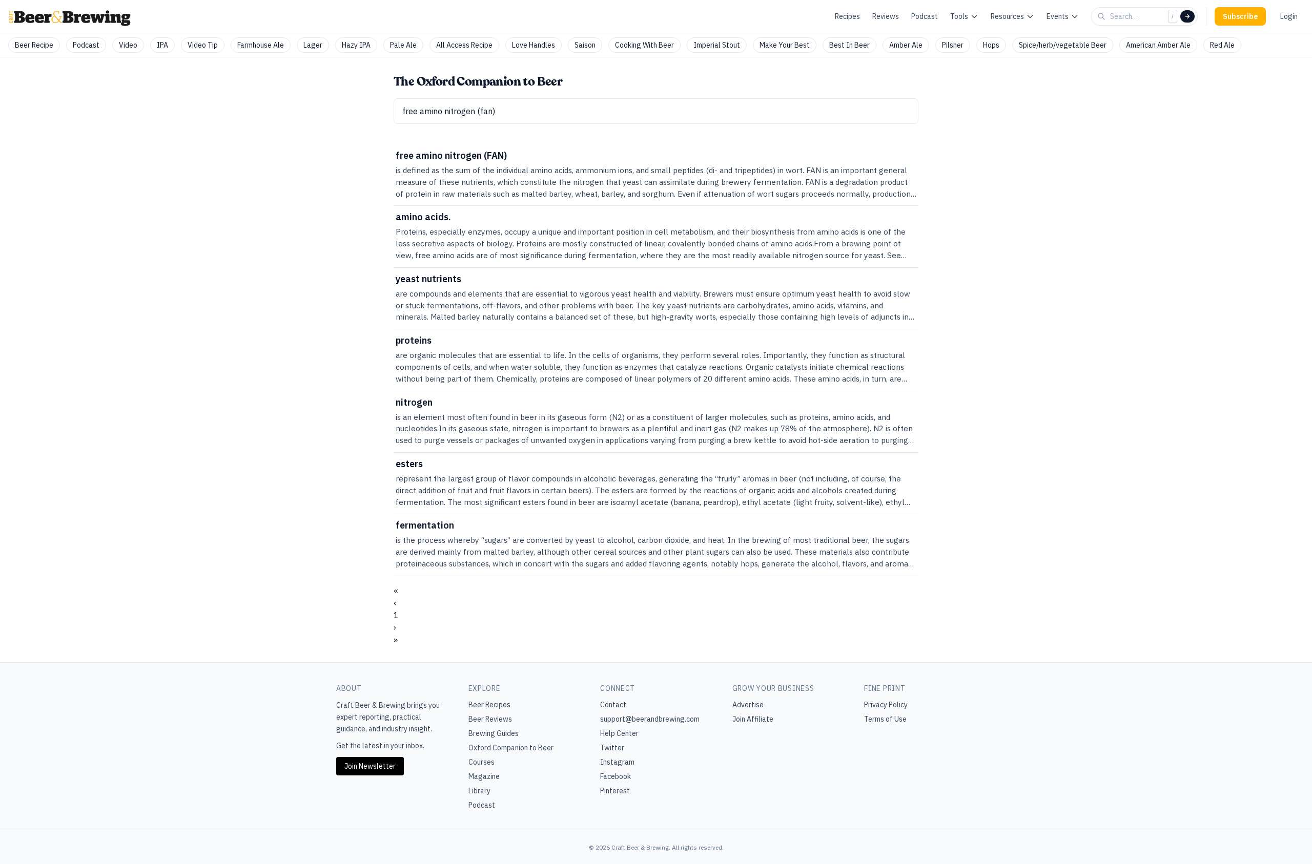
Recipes (847, 16)
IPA (162, 45)
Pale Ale (403, 45)
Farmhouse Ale (260, 45)
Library (479, 790)
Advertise (748, 704)
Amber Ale (905, 45)
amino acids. (423, 217)
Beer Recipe (34, 45)
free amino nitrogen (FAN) (451, 155)
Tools (959, 16)
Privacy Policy (886, 704)
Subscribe (1240, 16)
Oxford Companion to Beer (511, 747)
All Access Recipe (464, 45)
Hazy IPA (356, 45)
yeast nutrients (428, 279)
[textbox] (656, 111)
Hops (991, 45)
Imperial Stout (716, 45)
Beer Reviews (490, 719)
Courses (481, 762)
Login (1289, 16)
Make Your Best (785, 45)
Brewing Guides (493, 733)
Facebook (615, 776)
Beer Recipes (489, 704)
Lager (312, 45)
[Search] (1187, 16)
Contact (613, 704)
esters (409, 464)
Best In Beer (849, 45)
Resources (1007, 16)
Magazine (484, 776)
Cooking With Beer (644, 45)
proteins (414, 340)
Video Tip (203, 45)
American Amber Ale (1158, 45)
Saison (585, 45)
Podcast (924, 16)
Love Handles (533, 45)
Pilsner (952, 45)
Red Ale (1222, 45)
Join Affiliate (752, 719)
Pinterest (615, 790)
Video (128, 45)
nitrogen (414, 402)
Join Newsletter (370, 766)
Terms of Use (885, 719)
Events (1058, 16)
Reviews (885, 16)
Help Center (619, 733)
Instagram (617, 762)
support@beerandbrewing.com (650, 719)
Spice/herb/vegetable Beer (1062, 45)
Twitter (612, 747)
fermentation (425, 525)
